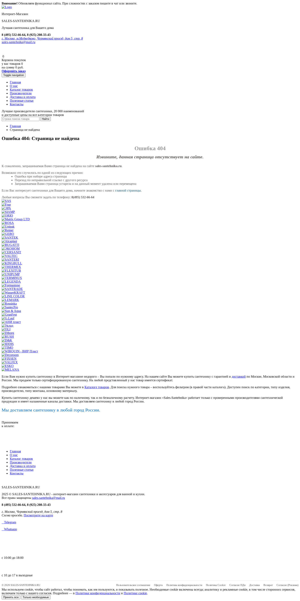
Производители (21, 93)
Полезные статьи (21, 100)
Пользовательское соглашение (133, 585)
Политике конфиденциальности (98, 593)
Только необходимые (36, 597)
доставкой (239, 376)
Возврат (268, 585)
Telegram (9, 522)
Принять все (11, 597)
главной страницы (128, 190)
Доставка (254, 585)
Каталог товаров (21, 89)
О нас (14, 86)
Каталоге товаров (96, 387)
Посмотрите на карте (38, 515)
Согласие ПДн (237, 585)
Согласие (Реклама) (287, 585)
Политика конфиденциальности (184, 585)
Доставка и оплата (23, 97)
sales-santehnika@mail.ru (18, 42)
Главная (15, 82)
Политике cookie (135, 593)
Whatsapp (9, 529)
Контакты (16, 104)
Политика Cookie (216, 585)
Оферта (158, 585)
